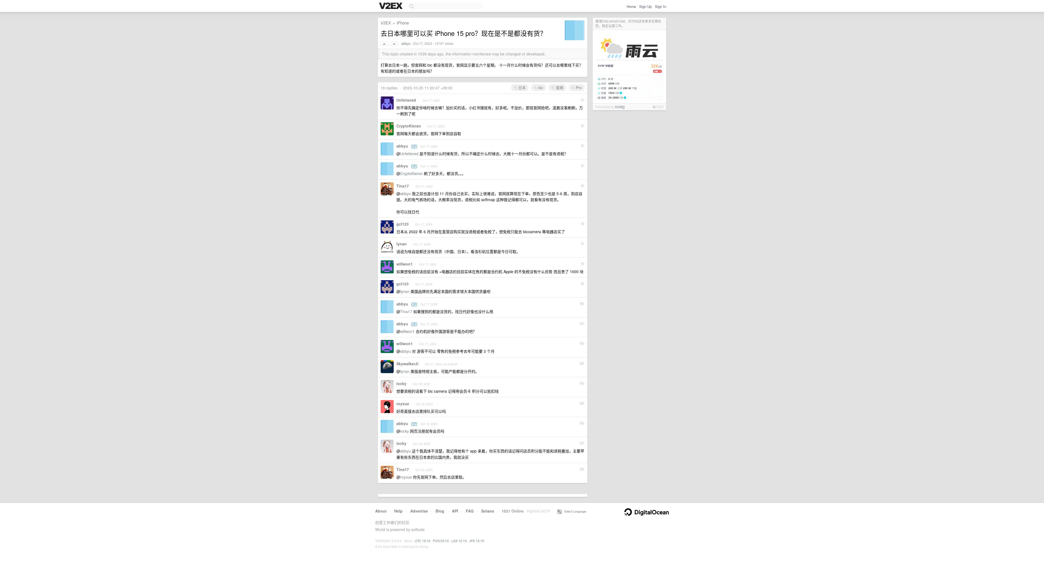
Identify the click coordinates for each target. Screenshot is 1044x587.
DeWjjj (620, 106)
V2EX (386, 23)
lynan (401, 243)
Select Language (574, 511)
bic (540, 87)
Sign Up (645, 6)
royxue (402, 403)
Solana (487, 511)
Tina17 (402, 186)
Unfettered (406, 100)
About (381, 511)
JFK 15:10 (476, 540)
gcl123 (402, 224)
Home (631, 6)
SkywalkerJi (407, 363)
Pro (578, 87)
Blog (440, 511)
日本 (521, 87)
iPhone (403, 23)
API (455, 511)
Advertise (419, 511)
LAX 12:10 (459, 540)
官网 (559, 87)
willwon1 (404, 264)
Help (398, 511)
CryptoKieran (408, 126)
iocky (401, 383)
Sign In (660, 6)
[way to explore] (391, 6)
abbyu (406, 43)
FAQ (470, 511)
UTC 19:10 (422, 540)
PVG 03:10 (441, 540)
